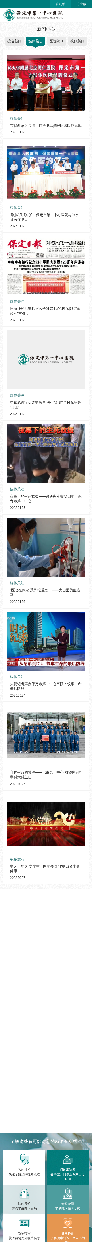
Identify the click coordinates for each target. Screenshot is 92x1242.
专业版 (81, 4)
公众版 (60, 4)
